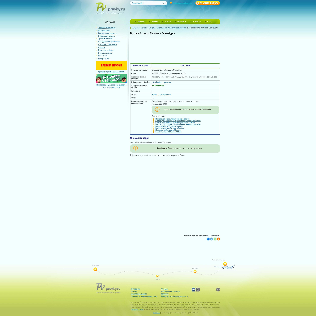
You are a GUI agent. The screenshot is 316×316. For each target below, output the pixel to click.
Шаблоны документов (107, 44)
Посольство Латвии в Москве (168, 130)
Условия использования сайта (144, 296)
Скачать (101, 47)
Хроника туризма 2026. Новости (111, 72)
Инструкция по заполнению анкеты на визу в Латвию (177, 124)
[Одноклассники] (218, 239)
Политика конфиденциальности (174, 296)
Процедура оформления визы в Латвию (172, 119)
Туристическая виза (106, 27)
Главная (136, 28)
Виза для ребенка (105, 50)
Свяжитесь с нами (139, 294)
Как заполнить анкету (107, 33)
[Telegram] (211, 239)
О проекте (135, 289)
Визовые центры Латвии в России (171, 28)
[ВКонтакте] (208, 239)
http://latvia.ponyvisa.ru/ (161, 82)
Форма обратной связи (161, 94)
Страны (164, 289)
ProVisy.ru (156, 313)
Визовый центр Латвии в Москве (169, 126)
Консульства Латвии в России (168, 132)
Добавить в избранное (182, 3)
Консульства (103, 59)
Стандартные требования (109, 42)
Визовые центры (105, 53)
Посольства (103, 56)
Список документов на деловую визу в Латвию (175, 122)
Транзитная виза (105, 39)
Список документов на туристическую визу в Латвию (178, 121)
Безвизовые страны (106, 36)
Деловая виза (104, 30)
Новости (164, 294)
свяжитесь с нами (137, 309)
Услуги (134, 291)
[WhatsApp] (215, 239)
